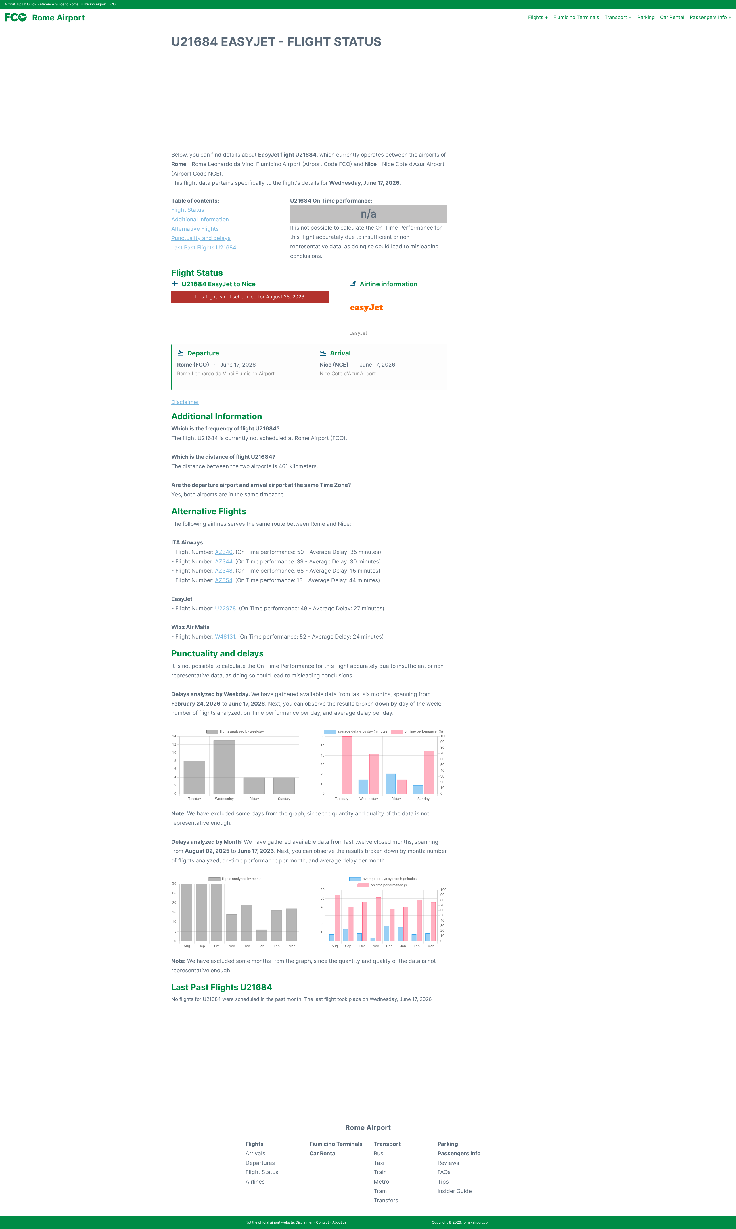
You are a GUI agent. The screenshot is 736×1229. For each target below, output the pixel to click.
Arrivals (255, 1153)
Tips (443, 1181)
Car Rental (672, 17)
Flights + (538, 17)
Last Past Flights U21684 (203, 247)
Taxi (379, 1162)
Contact (322, 1222)
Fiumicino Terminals (576, 17)
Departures (260, 1162)
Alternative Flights (195, 228)
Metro (381, 1181)
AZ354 (223, 580)
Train (380, 1172)
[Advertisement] (367, 102)
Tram (380, 1191)
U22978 (225, 608)
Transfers (386, 1200)
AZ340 (224, 551)
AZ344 (223, 561)
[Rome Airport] (16, 17)
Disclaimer (304, 1222)
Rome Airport (58, 18)
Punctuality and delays (201, 238)
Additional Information (200, 219)
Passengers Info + (710, 17)
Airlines (255, 1181)
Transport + (618, 17)
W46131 (225, 636)
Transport (387, 1143)
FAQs (444, 1172)
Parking (646, 17)
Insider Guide (455, 1191)
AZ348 (224, 570)
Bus (378, 1153)
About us (339, 1222)
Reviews (448, 1162)
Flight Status (187, 209)
